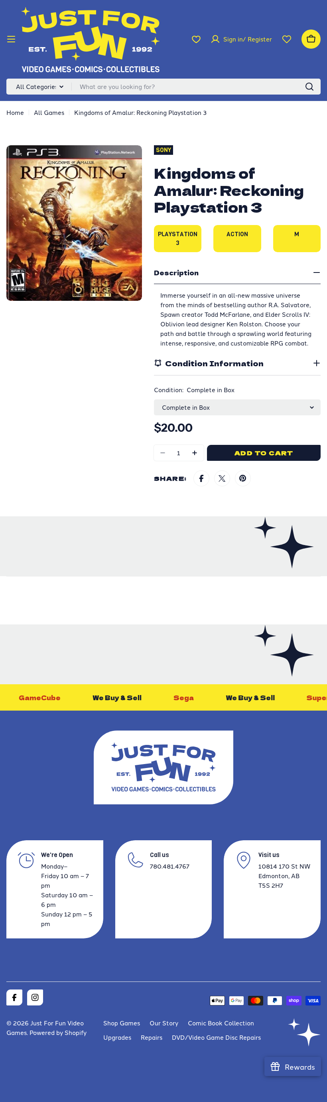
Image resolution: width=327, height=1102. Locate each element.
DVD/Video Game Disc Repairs (216, 1037)
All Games (49, 112)
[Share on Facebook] (201, 478)
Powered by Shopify (58, 1032)
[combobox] (163, 87)
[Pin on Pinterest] (243, 478)
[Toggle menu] (11, 39)
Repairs (151, 1037)
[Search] (309, 86)
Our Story (164, 1023)
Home (15, 112)
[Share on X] (222, 478)
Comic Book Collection (221, 1023)
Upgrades (117, 1037)
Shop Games (121, 1023)
